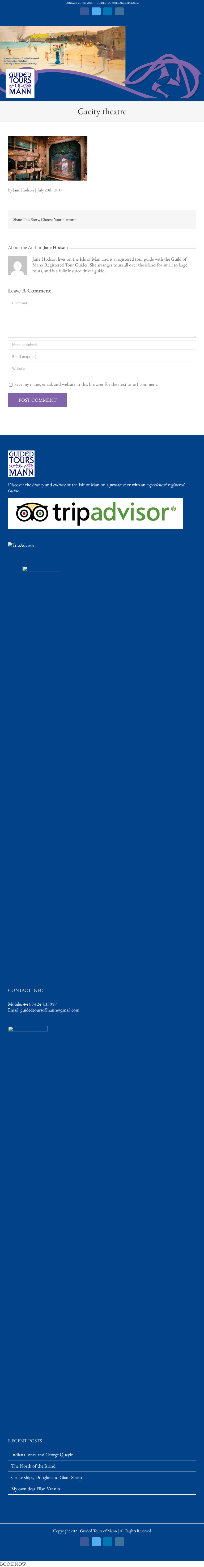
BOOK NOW (13, 1564)
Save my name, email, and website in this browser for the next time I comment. (86, 384)
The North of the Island (33, 1466)
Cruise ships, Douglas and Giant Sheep (46, 1477)
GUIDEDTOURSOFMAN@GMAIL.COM (118, 3)
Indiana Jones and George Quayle (42, 1454)
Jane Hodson (23, 190)
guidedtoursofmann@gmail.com (49, 1010)
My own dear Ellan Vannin (35, 1489)
